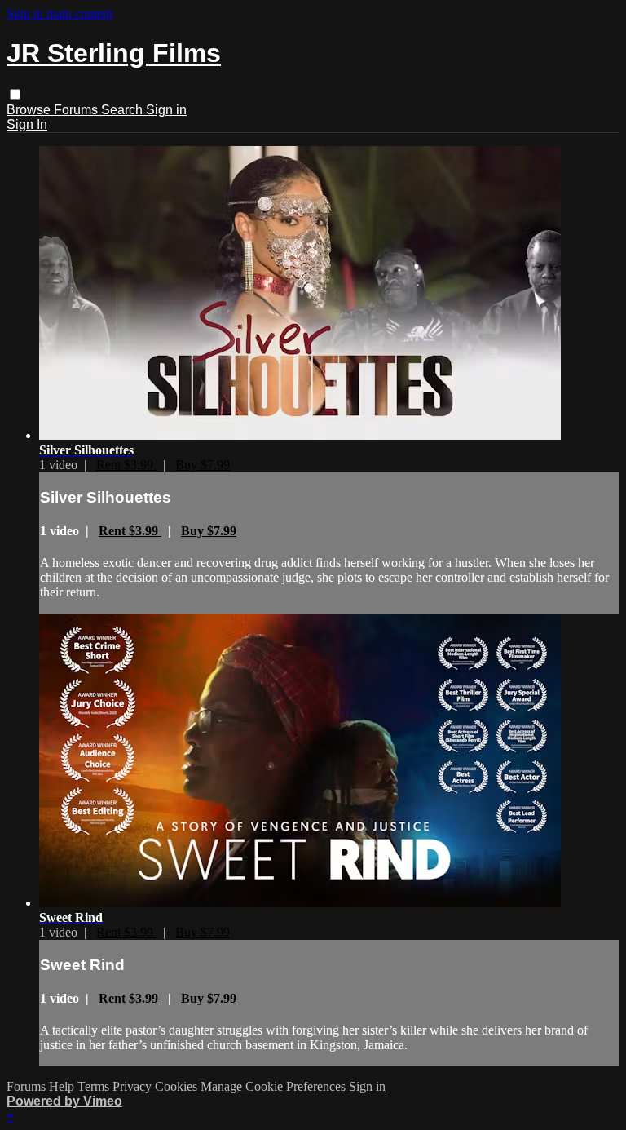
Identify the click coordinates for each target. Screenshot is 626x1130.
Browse (30, 110)
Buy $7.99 (202, 465)
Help (63, 1086)
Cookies (178, 1086)
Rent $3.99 (126, 465)
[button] (15, 94)
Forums (77, 110)
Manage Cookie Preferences (275, 1086)
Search (123, 110)
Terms (94, 1086)
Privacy (133, 1086)
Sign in (166, 110)
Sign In (27, 124)
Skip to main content (59, 13)
